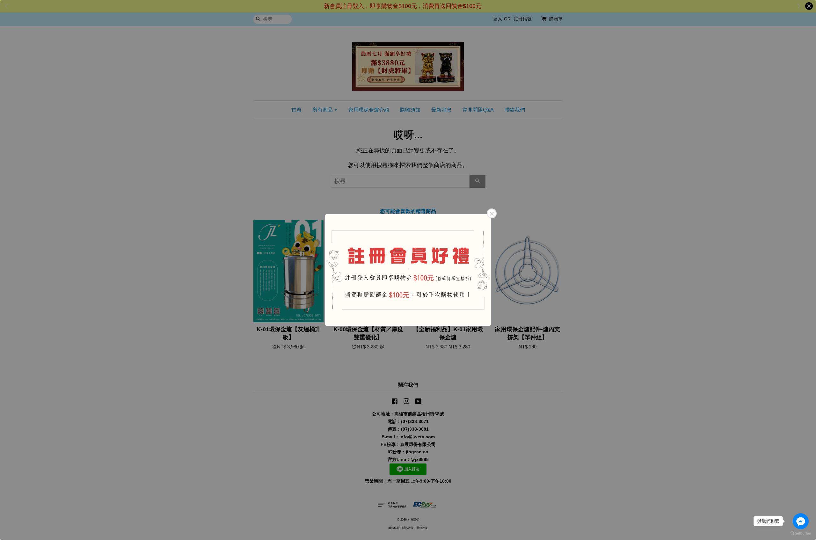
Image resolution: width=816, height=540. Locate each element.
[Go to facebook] (801, 521)
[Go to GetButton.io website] (800, 533)
